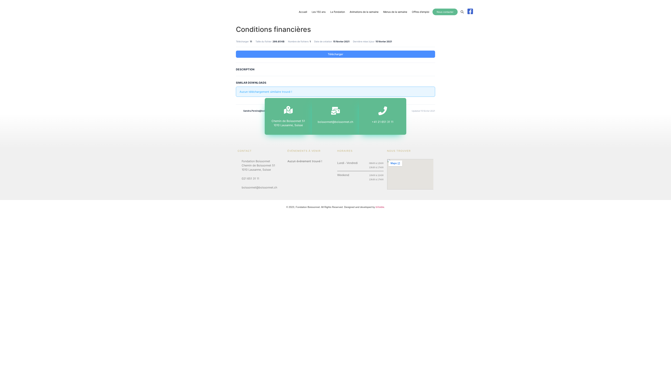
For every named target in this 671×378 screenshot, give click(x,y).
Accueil (303, 11)
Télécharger (335, 54)
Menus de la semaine (395, 11)
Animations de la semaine (364, 11)
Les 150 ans (319, 11)
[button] (462, 12)
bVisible (380, 207)
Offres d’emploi (420, 11)
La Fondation (337, 11)
